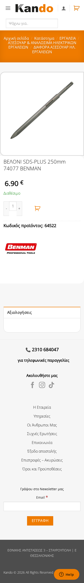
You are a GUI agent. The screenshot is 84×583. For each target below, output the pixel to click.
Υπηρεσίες (42, 416)
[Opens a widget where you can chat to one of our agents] (66, 575)
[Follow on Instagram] (42, 385)
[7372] (37, 208)
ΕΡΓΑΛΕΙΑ (68, 38)
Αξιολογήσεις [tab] (19, 312)
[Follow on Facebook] (32, 385)
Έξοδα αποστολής (42, 451)
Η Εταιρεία (42, 407)
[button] (8, 8)
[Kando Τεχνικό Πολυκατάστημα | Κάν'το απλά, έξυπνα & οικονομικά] (34, 8)
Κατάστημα (44, 38)
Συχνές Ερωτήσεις (42, 433)
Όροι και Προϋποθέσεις (42, 469)
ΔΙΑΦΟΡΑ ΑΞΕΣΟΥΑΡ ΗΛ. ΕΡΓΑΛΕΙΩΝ (54, 49)
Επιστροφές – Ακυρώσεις (42, 460)
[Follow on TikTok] (51, 385)
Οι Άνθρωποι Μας (42, 425)
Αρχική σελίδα (16, 38)
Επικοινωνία (42, 442)
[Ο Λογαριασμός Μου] (63, 8)
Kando (8, 572)
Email (42, 497)
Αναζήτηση (68, 23)
